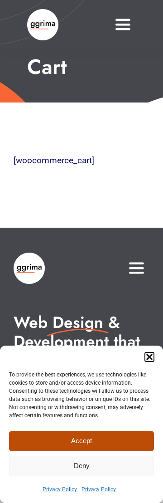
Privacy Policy (60, 489)
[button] (149, 356)
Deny (82, 465)
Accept (81, 440)
